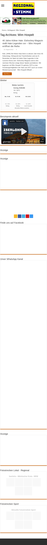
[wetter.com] (7, 108)
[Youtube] (27, 216)
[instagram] (31, 216)
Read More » (7, 74)
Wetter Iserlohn (18, 85)
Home (3, 30)
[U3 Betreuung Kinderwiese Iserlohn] (23, 21)
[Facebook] (19, 216)
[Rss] (15, 216)
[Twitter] (23, 216)
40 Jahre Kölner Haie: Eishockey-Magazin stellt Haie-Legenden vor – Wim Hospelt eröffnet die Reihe (22, 43)
